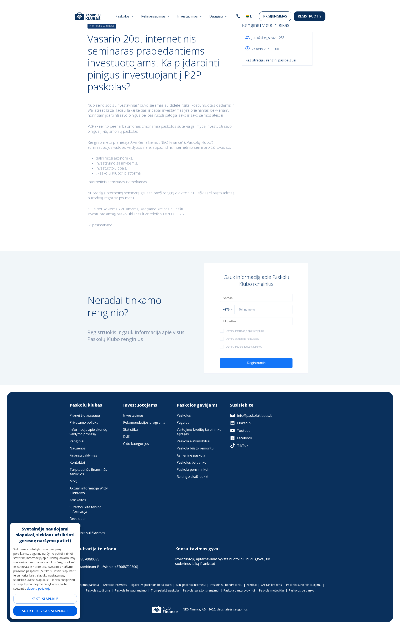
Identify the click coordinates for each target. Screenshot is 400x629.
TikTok (242, 445)
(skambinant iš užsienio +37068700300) (107, 566)
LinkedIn (244, 423)
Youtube (243, 430)
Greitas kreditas (271, 585)
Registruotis (309, 16)
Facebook (244, 438)
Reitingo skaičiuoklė (192, 476)
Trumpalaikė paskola (165, 590)
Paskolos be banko (191, 462)
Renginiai (77, 441)
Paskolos (184, 415)
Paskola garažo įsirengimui (201, 590)
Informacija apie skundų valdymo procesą (88, 431)
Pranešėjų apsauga (85, 415)
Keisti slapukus (45, 599)
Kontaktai (77, 462)
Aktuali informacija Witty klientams (89, 490)
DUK (126, 436)
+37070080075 (88, 559)
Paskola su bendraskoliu (226, 585)
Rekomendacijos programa (144, 422)
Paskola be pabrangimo (131, 590)
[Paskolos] (124, 16)
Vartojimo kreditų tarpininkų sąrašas (199, 431)
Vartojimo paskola (86, 585)
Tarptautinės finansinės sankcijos (88, 471)
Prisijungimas (275, 16)
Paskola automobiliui (193, 441)
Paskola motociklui (271, 590)
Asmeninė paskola (191, 455)
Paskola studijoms (98, 590)
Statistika (130, 429)
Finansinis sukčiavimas (87, 532)
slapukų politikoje (38, 588)
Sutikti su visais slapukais (45, 611)
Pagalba (183, 422)
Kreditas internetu (115, 585)
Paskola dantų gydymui (239, 590)
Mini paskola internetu (191, 585)
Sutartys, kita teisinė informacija (85, 509)
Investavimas (133, 415)
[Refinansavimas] (155, 16)
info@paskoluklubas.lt (254, 415)
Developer (78, 518)
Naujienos (78, 448)
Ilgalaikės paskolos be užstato (151, 585)
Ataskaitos (78, 500)
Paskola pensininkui (192, 469)
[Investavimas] (189, 16)
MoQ (73, 481)
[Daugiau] (218, 16)
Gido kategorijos (136, 443)
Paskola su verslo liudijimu (303, 585)
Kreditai (251, 585)
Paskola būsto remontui (195, 448)
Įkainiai (75, 525)
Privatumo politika (84, 422)
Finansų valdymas (83, 455)
